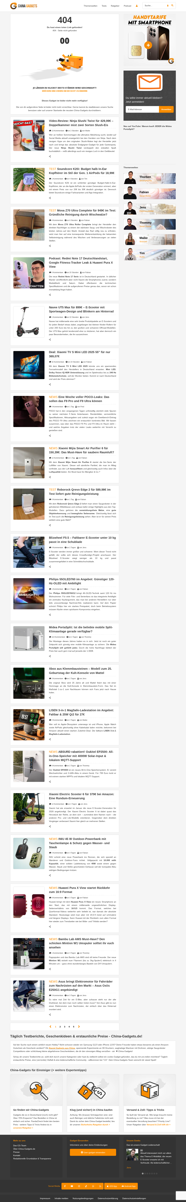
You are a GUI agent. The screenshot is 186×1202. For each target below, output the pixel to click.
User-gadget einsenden (94, 1152)
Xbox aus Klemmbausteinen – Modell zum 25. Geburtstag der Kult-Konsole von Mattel (80, 670)
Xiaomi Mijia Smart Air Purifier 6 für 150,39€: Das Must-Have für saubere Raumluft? (81, 450)
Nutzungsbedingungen (83, 1198)
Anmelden (166, 109)
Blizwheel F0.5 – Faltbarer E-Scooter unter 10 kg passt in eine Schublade (82, 539)
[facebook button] (65, 1186)
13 (57, 131)
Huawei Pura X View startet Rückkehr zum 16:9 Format (79, 890)
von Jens (85, 317)
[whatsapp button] (93, 1186)
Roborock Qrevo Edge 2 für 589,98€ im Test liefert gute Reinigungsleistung (80, 491)
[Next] (79, 1026)
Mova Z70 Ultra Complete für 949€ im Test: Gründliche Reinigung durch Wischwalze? (82, 212)
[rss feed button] (100, 1186)
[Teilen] (51, 156)
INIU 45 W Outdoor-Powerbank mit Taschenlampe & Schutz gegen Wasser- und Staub (79, 843)
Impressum (45, 1198)
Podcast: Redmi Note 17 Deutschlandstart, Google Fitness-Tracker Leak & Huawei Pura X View (81, 262)
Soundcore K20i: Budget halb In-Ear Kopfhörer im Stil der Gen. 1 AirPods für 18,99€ (81, 171)
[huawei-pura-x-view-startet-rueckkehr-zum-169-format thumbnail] (29, 902)
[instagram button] (79, 1186)
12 (57, 458)
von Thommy (86, 637)
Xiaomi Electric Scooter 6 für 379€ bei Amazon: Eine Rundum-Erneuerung (81, 796)
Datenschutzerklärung (108, 1198)
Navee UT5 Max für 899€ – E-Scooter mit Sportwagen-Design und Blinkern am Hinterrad (81, 309)
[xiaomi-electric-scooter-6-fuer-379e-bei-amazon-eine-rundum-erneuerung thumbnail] (29, 808)
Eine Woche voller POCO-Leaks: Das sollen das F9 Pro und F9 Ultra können (79, 399)
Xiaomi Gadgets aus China (62, 1048)
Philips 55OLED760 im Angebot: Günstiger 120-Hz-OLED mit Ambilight (82, 581)
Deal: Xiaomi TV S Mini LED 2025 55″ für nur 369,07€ (79, 354)
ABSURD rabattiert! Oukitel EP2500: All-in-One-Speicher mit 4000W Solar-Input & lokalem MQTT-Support (81, 756)
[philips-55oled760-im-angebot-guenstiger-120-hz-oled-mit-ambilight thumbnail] (29, 593)
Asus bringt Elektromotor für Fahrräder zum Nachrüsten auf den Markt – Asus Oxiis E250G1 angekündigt (81, 985)
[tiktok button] (86, 1186)
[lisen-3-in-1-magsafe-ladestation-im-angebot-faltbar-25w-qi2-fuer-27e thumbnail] (29, 724)
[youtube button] (72, 1186)
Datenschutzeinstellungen (134, 1198)
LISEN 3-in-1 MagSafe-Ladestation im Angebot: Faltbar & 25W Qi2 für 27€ (81, 712)
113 (58, 637)
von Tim (84, 179)
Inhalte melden (61, 1198)
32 (57, 362)
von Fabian (85, 220)
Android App (130, 1186)
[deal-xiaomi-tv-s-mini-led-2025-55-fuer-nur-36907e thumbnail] (29, 365)
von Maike (86, 131)
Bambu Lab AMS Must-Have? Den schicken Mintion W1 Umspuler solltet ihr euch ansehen (81, 943)
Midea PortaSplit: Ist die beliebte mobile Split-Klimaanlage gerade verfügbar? (81, 629)
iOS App (113, 1186)
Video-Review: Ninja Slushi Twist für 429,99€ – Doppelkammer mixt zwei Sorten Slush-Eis (81, 123)
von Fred (80, 407)
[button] (143, 1173)
